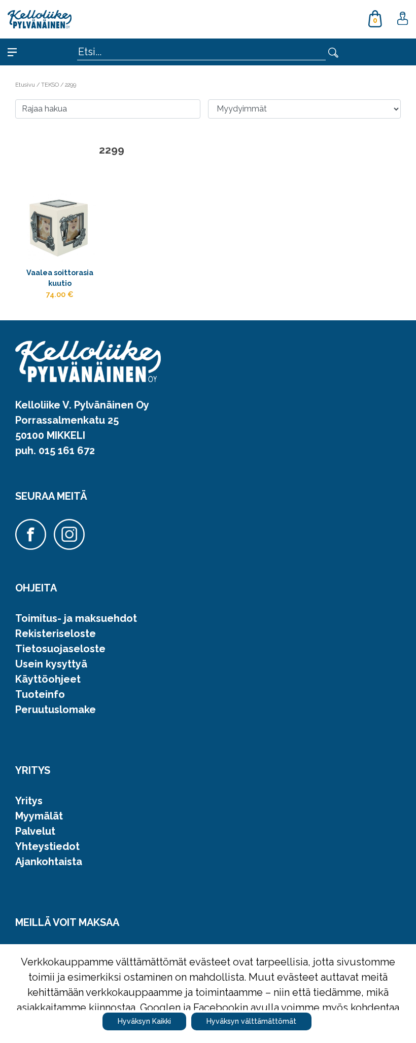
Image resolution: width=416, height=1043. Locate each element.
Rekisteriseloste (55, 633)
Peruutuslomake (55, 709)
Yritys (29, 801)
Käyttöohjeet (48, 679)
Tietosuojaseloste (60, 649)
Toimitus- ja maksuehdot (76, 618)
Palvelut (35, 831)
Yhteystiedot (47, 846)
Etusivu (26, 84)
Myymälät (39, 816)
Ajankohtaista (48, 861)
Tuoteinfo (40, 694)
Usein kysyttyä (51, 664)
